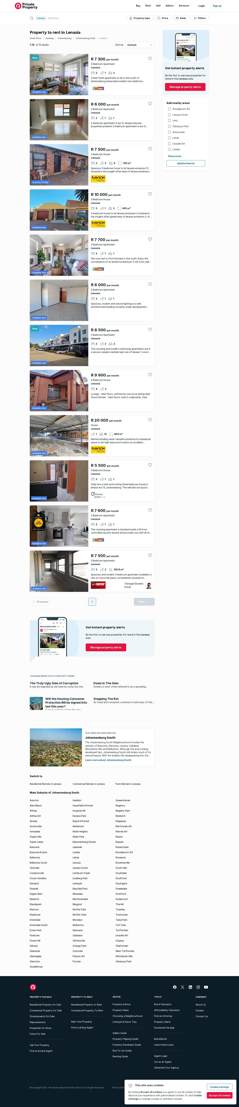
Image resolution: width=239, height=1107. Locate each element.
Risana (119, 836)
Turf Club (121, 925)
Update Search (186, 163)
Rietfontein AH (124, 826)
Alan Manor (36, 805)
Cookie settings (219, 1087)
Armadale (35, 831)
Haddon (77, 800)
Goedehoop (36, 966)
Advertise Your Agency (166, 1067)
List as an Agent (163, 1061)
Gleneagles (35, 956)
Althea (33, 810)
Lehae (176, 137)
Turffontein (122, 930)
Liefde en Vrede (81, 873)
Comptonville (37, 873)
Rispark (119, 841)
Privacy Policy (119, 1087)
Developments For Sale (42, 1016)
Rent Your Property (81, 1021)
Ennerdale (35, 919)
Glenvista (35, 961)
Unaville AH (179, 143)
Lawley (176, 149)
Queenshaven (123, 800)
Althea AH (35, 815)
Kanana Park (79, 815)
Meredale (78, 893)
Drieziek (34, 888)
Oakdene (77, 935)
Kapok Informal (81, 821)
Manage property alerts (185, 87)
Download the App (164, 1027)
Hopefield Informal (83, 805)
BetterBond (160, 1038)
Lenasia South (180, 114)
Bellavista (35, 857)
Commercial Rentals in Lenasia (89, 784)
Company (201, 997)
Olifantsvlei (79, 940)
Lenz (175, 120)
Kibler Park (78, 836)
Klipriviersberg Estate (84, 841)
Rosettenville (123, 862)
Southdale (121, 873)
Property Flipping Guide (125, 1038)
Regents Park (123, 810)
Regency (120, 805)
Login (202, 5)
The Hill (120, 904)
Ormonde (78, 951)
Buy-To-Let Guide (122, 1050)
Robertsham (122, 847)
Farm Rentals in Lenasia (128, 784)
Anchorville (179, 132)
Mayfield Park (80, 888)
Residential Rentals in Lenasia (45, 784)
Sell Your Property (39, 1045)
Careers (200, 1010)
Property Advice (121, 1004)
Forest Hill (35, 940)
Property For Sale (41, 997)
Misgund (77, 904)
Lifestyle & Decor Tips (125, 1021)
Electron (34, 909)
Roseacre (121, 857)
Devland (34, 883)
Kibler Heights (80, 831)
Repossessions (38, 1022)
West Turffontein (125, 951)
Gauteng (49, 38)
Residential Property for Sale (45, 1004)
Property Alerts (162, 1021)
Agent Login (160, 1056)
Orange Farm (79, 945)
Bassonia (34, 847)
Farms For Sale (37, 1033)
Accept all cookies (220, 1095)
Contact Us (202, 1016)
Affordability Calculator (167, 1010)
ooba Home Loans (164, 1044)
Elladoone (35, 914)
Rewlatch (121, 815)
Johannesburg (64, 38)
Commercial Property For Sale (46, 1010)
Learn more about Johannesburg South (108, 760)
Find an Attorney (163, 1016)
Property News (121, 1010)
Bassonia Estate (38, 852)
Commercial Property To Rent (87, 1010)
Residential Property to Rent (86, 1004)
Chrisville (34, 867)
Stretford (121, 893)
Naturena (78, 930)
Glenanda (35, 951)
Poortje (77, 961)
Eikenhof (34, 899)
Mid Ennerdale (80, 899)
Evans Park (35, 930)
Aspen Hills (35, 836)
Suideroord (122, 899)
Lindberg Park (80, 878)
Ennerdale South (38, 925)
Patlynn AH (79, 956)
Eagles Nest (36, 893)
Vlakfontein (122, 945)
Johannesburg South (85, 38)
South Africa (35, 38)
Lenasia (103, 38)
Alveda (33, 821)
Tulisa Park (121, 919)
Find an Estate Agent (41, 1051)
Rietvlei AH (121, 831)
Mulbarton (78, 925)
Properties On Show (40, 1028)
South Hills (121, 867)
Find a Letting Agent (82, 1027)
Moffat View (79, 914)
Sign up (217, 5)
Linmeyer (77, 883)
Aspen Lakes (36, 841)
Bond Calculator (163, 1004)
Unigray (120, 940)
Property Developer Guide (127, 1044)
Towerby (120, 909)
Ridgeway (121, 821)
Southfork (121, 878)
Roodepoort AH (181, 109)
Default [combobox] (132, 45)
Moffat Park (79, 909)
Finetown (35, 935)
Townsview (122, 914)
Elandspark (35, 904)
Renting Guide (120, 1056)
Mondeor (77, 919)
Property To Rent (82, 997)
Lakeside (77, 847)
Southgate (121, 883)
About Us (201, 1004)
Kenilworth (78, 826)
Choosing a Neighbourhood (127, 1016)
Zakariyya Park (180, 126)
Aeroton (34, 800)
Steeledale (121, 888)
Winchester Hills (124, 956)
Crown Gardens (38, 878)
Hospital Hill (79, 810)
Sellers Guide (119, 1033)
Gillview (34, 945)
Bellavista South (38, 862)
